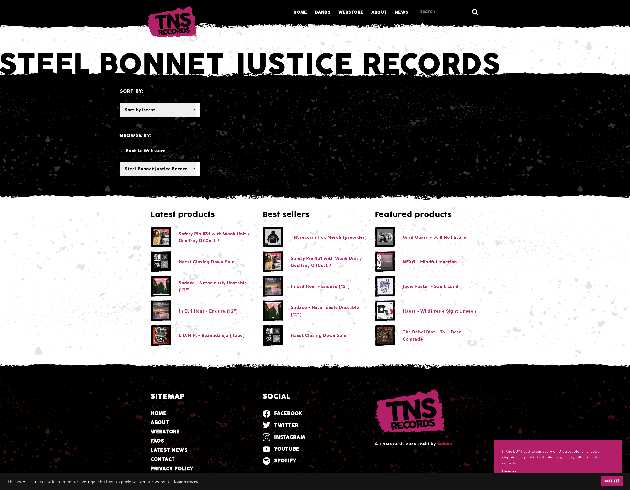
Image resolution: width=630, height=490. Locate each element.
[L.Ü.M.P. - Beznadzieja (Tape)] (161, 335)
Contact (163, 459)
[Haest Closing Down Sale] (161, 261)
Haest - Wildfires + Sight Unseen (439, 311)
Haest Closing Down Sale (207, 262)
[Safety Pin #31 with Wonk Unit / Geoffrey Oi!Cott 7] (161, 237)
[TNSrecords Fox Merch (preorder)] (273, 237)
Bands (323, 12)
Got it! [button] (612, 481)
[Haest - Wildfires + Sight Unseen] (385, 310)
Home (300, 12)
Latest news (169, 450)
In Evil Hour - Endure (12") (208, 311)
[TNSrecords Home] (171, 23)
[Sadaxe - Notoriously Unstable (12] (161, 286)
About (379, 12)
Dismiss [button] (509, 470)
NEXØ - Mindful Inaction (430, 262)
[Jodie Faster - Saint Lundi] (385, 286)
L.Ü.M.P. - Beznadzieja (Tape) (212, 335)
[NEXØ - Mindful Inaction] (385, 261)
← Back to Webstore (143, 150)
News (401, 12)
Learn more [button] (186, 481)
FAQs (157, 441)
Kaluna (445, 444)
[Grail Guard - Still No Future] (385, 237)
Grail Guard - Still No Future (434, 237)
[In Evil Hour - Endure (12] (161, 310)
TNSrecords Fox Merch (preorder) (329, 237)
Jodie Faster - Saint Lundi (431, 286)
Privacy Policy (172, 468)
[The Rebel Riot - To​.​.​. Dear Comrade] (385, 335)
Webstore (350, 12)
